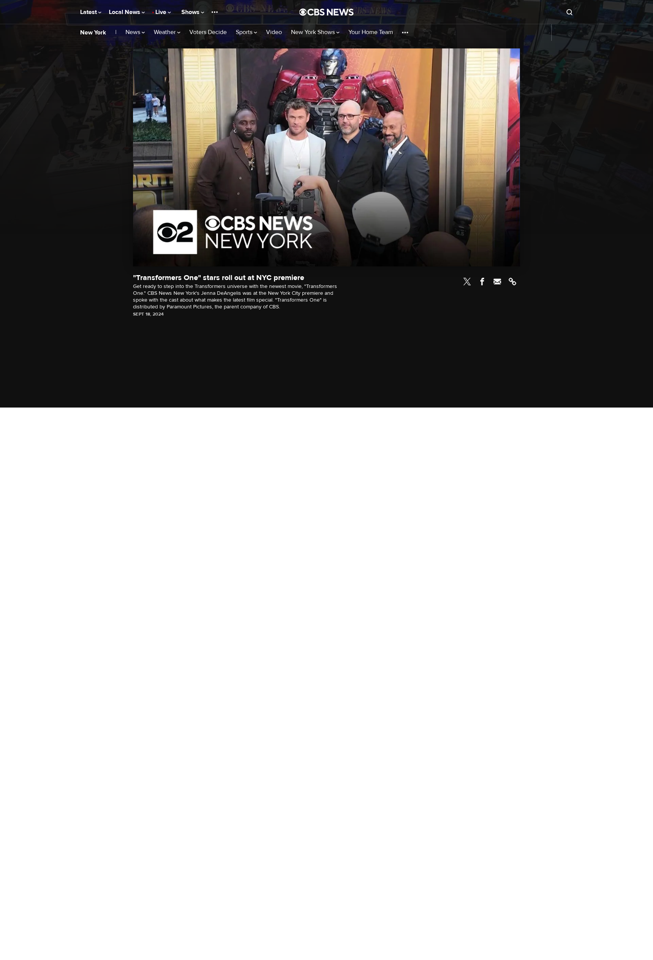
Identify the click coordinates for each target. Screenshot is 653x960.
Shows (191, 12)
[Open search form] (569, 12)
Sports (245, 32)
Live (161, 12)
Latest (89, 12)
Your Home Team (370, 32)
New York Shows (313, 32)
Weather (165, 32)
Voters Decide (208, 32)
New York (93, 32)
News (133, 32)
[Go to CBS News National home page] (326, 12)
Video (274, 32)
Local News (125, 12)
